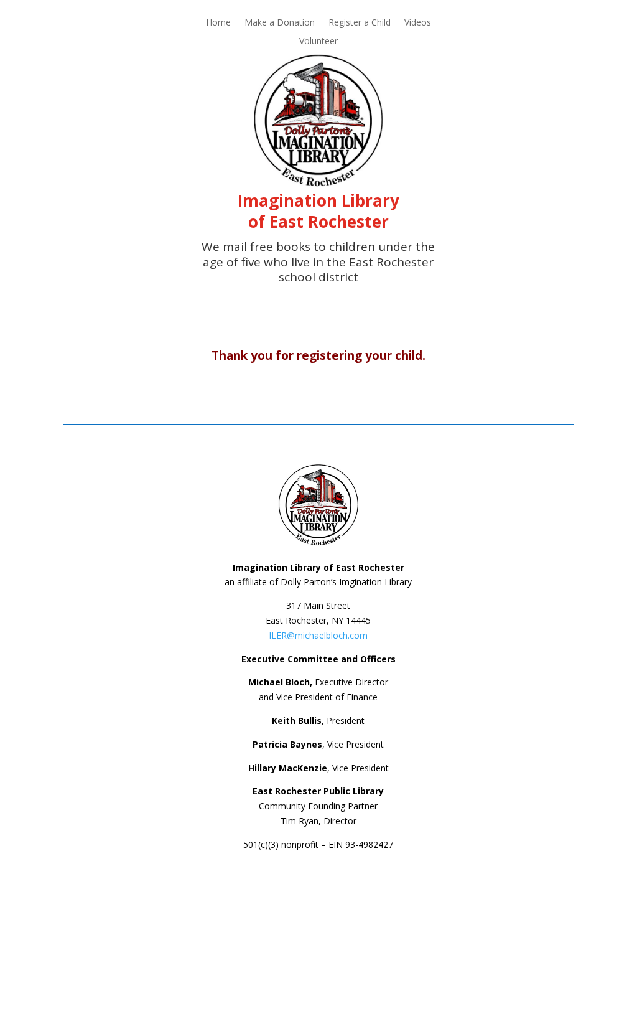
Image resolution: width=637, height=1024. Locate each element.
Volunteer (318, 42)
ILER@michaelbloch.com (318, 635)
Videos (417, 23)
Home (218, 23)
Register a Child (359, 23)
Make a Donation (279, 23)
